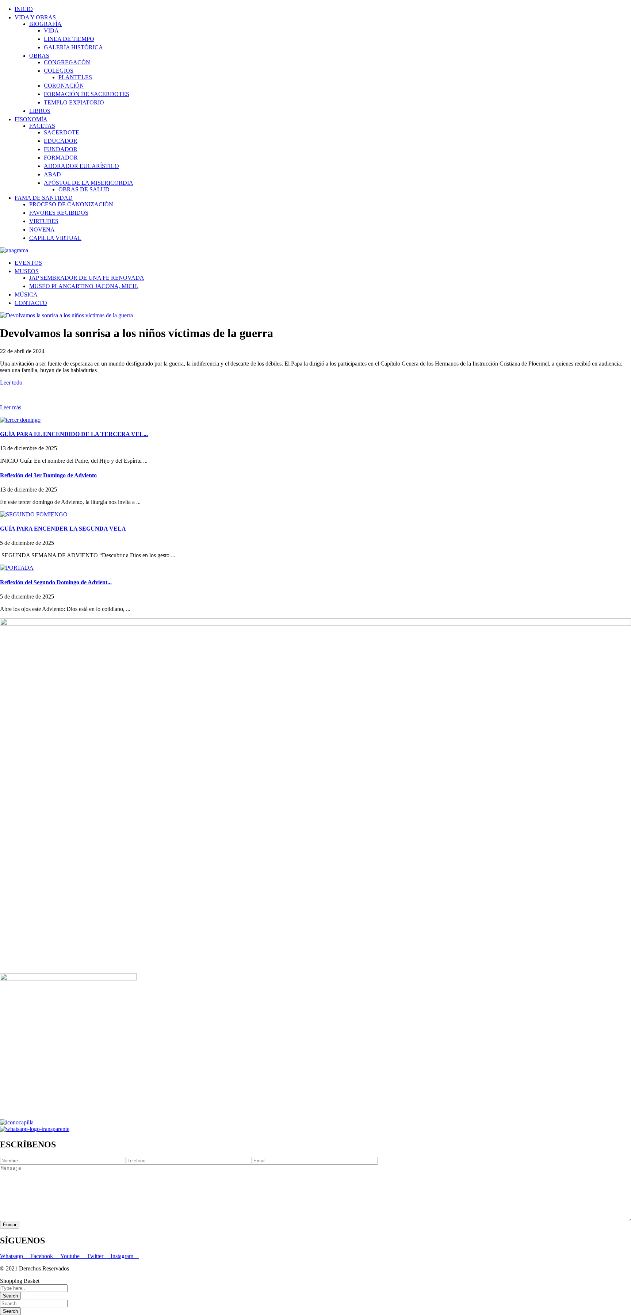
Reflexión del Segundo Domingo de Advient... (56, 582)
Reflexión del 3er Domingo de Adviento (48, 475)
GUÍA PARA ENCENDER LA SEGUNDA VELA (63, 528)
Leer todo (11, 382)
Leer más (10, 407)
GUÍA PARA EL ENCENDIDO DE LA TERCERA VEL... (74, 434)
